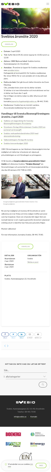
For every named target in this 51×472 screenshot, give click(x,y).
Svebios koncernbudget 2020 (16, 143)
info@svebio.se (20, 416)
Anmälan (25, 246)
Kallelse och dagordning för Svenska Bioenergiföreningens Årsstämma (18, 122)
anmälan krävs (13, 70)
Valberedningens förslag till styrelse (18, 140)
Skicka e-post (32, 262)
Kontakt (33, 416)
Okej (41, 465)
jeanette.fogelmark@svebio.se (24, 101)
